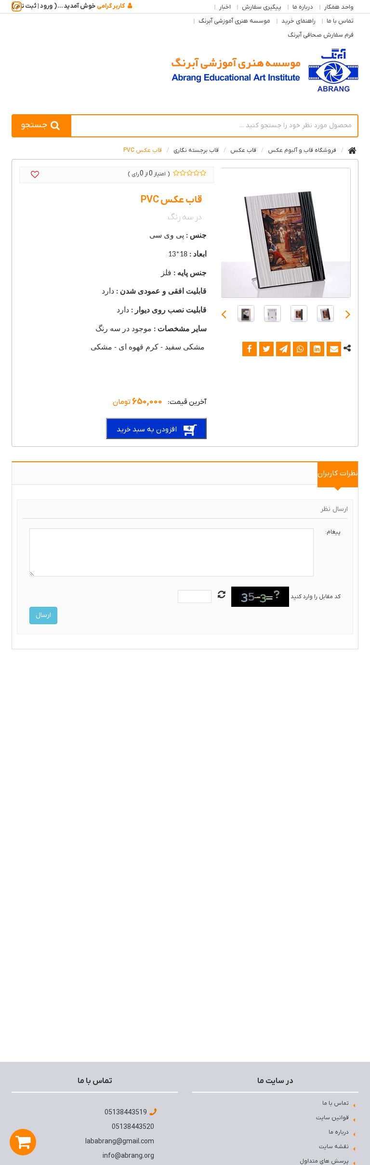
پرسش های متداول (324, 1161)
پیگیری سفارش (261, 7)
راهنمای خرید (298, 21)
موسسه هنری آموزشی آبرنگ (234, 21)
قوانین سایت (332, 1118)
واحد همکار (339, 7)
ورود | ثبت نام (34, 6)
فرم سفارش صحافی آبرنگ (321, 35)
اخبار (225, 7)
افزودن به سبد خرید (147, 429)
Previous (348, 313)
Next (223, 313)
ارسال (43, 615)
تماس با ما (340, 21)
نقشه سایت (334, 1147)
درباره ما (302, 7)
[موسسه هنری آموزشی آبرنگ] (265, 70)
